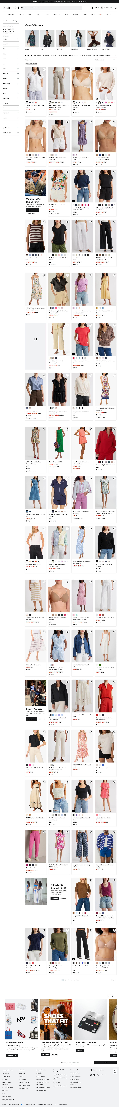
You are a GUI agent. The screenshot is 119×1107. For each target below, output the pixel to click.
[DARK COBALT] (100, 155)
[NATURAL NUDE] (85, 102)
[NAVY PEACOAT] (53, 511)
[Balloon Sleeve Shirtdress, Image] (105, 796)
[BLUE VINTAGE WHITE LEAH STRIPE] (82, 255)
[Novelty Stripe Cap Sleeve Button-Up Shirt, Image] (59, 646)
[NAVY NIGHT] (76, 205)
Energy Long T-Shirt (103, 768)
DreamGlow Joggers (33, 868)
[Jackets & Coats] (109, 38)
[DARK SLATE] (76, 102)
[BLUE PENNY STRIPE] (56, 155)
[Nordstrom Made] (21, 1019)
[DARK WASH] (30, 511)
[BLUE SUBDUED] (76, 408)
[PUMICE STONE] (30, 408)
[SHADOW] (56, 102)
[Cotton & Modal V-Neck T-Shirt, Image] (59, 236)
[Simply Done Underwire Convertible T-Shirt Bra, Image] (105, 944)
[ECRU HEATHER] (85, 963)
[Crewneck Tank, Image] (35, 542)
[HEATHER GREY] (85, 358)
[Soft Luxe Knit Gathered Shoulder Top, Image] (105, 186)
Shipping (4, 1079)
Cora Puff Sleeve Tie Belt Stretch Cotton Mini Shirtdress (105, 513)
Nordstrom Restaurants (43, 1087)
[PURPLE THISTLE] (59, 511)
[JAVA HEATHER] (76, 963)
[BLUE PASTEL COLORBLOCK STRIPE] (53, 561)
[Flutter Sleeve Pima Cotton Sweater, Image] (35, 944)
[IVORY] (53, 815)
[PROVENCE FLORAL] (73, 155)
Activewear (46, 55)
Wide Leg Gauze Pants (105, 617)
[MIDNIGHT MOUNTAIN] (65, 815)
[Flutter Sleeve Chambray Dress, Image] (35, 492)
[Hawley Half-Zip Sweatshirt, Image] (105, 443)
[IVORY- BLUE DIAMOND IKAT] (53, 408)
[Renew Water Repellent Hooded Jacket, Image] (59, 696)
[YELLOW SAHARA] (97, 308)
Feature (5, 118)
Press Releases (74, 1079)
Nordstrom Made (12, 1055)
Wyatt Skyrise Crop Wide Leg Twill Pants (58, 106)
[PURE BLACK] (30, 865)
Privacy (4, 1104)
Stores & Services (41, 1070)
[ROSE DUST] (73, 102)
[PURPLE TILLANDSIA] (76, 815)
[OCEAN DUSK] (30, 255)
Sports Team (6, 128)
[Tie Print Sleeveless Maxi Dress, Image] (105, 389)
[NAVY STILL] (30, 102)
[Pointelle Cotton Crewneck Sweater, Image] (82, 289)
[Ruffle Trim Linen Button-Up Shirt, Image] (59, 289)
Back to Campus (32, 719)
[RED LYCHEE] (82, 205)
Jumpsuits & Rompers (85, 55)
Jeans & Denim (75, 49)
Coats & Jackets (62, 55)
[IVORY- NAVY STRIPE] (53, 765)
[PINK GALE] (73, 308)
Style (4, 93)
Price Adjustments (7, 1087)
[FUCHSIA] (56, 308)
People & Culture (24, 1082)
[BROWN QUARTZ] (97, 358)
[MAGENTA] (30, 765)
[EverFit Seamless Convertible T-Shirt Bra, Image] (105, 136)
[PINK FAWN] (109, 205)
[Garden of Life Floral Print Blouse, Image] (59, 186)
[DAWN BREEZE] (62, 815)
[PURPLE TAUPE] (103, 615)
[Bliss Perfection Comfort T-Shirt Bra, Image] (35, 136)
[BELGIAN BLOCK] (106, 963)
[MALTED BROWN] (99, 102)
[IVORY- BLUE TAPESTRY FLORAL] (65, 511)
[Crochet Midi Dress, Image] (59, 443)
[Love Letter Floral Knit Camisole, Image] (59, 796)
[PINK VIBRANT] (85, 205)
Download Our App (98, 1070)
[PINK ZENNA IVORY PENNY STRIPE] (73, 615)
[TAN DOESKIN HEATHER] (79, 205)
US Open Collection (33, 210)
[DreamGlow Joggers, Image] (35, 846)
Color (4, 54)
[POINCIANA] (36, 561)
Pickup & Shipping (8, 26)
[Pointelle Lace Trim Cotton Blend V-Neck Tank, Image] (105, 894)
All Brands (22, 1073)
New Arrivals (37, 55)
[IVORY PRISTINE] (30, 963)
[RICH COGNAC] (73, 913)
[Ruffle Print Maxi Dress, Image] (82, 746)
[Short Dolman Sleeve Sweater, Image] (82, 894)
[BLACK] (79, 102)
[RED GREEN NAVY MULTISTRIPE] (65, 561)
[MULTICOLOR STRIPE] (62, 561)
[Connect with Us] (105, 1075)
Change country (6, 1099)
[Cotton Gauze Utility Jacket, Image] (82, 646)
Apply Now (84, 2)
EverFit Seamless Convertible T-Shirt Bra (102, 158)
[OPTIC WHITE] (62, 102)
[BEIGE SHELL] (50, 765)
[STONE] (106, 255)
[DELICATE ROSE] (109, 155)
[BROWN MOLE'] (102, 205)
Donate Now (45, 1054)
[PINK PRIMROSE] (103, 358)
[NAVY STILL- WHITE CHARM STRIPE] (30, 615)
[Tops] (47, 38)
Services (109, 14)
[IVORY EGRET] (100, 913)
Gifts (92, 14)
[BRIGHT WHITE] (100, 815)
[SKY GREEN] (106, 155)
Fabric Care (6, 113)
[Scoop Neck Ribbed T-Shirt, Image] (82, 796)
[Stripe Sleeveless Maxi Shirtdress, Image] (82, 542)
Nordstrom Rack (75, 1073)
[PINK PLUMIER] (88, 205)
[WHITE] (27, 102)
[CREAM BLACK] (27, 815)
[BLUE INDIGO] (103, 913)
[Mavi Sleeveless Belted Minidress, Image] (82, 443)
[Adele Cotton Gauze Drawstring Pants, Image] (59, 339)
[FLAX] (50, 102)
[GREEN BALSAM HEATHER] (106, 205)
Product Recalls (6, 1096)
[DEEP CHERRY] (85, 913)
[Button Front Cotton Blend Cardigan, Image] (105, 542)
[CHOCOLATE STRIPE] (27, 255)
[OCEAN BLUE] (36, 155)
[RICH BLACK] (27, 765)
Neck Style (6, 98)
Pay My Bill (56, 1083)
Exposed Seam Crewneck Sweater (104, 106)
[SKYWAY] (109, 963)
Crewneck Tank (33, 564)
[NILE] (109, 102)
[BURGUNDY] (53, 963)
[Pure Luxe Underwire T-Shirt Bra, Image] (59, 596)
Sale (100, 14)
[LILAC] (62, 308)
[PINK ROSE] (27, 865)
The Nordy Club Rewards (60, 1075)
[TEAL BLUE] (79, 358)
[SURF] (62, 715)
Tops (41, 49)
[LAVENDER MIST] (76, 358)
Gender (5, 39)
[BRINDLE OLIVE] (59, 102)
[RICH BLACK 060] (33, 561)
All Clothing (28, 55)
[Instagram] (91, 1075)
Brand (4, 59)
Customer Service (7, 1070)
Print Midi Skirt (33, 665)
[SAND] (36, 865)
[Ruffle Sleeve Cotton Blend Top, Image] (59, 136)
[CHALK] (100, 715)
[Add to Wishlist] (44, 69)
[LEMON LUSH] (109, 255)
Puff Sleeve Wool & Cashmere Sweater (80, 208)
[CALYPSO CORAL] (97, 815)
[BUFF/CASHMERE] (53, 615)
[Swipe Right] (112, 996)
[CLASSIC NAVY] (102, 102)
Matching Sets (59, 49)
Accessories (57, 14)
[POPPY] (97, 715)
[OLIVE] (50, 963)
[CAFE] (27, 155)
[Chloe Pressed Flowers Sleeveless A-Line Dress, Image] (35, 289)
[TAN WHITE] (30, 815)
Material (5, 88)
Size (4, 49)
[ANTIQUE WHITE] (82, 913)
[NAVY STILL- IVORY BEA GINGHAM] (79, 255)
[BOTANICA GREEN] (100, 665)
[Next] (115, 55)
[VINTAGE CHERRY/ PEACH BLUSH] (65, 615)
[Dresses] (32, 38)
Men (30, 14)
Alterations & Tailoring (42, 1079)
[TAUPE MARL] (112, 462)
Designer (75, 14)
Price (4, 68)
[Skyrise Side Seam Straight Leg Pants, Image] (105, 236)
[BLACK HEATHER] (73, 963)
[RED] (73, 358)
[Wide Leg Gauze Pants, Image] (105, 596)
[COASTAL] (103, 715)
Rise (4, 108)
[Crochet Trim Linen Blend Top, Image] (59, 389)
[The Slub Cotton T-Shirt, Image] (82, 339)
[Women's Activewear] (94, 38)
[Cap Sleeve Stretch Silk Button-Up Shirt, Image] (105, 696)
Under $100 (42, 719)
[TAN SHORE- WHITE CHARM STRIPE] (27, 615)
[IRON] (59, 815)
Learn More (54, 1054)
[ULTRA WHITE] (33, 765)
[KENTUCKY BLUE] (76, 913)
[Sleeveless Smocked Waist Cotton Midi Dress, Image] (82, 596)
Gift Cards (79, 1050)
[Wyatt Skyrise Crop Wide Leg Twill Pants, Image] (59, 83)
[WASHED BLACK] (38, 255)
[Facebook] (101, 1075)
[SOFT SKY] (100, 963)
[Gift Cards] (90, 1019)
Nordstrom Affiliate (75, 1087)
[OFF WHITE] (59, 308)
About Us (22, 1070)
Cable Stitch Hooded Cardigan (105, 361)
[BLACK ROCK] (79, 408)
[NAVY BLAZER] (36, 255)
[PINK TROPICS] (79, 308)
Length (5, 78)
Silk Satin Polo (31, 411)
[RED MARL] (99, 462)
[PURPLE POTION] (97, 913)
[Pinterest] (94, 1075)
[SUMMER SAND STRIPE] (41, 255)
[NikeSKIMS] (36, 891)
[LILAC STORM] (38, 155)
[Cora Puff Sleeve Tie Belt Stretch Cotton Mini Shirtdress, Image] (105, 492)
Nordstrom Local (41, 1090)
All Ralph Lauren (31, 213)
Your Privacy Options (14, 1104)
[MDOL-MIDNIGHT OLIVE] (103, 255)
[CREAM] (56, 963)
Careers (21, 1076)
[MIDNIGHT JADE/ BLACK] (62, 615)
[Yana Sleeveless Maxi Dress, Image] (35, 796)
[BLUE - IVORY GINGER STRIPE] (50, 665)
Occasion (5, 73)
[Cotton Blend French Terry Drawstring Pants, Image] (59, 746)
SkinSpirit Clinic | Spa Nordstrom (42, 1083)
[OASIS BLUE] (53, 715)
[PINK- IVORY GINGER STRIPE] (53, 665)
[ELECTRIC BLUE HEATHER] (103, 765)
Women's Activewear (92, 49)
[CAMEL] (59, 963)
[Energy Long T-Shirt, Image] (105, 746)
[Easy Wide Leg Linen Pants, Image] (82, 236)
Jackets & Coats (106, 49)
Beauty (38, 14)
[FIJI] (76, 155)
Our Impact (22, 1079)
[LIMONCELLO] (50, 358)
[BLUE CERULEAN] (103, 308)
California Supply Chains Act (45, 1104)
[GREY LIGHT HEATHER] (65, 255)
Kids (66, 14)
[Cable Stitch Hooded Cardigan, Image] (105, 339)
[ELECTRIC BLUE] (82, 963)
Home (84, 14)
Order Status (6, 1076)
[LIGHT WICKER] (53, 358)
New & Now (11, 14)
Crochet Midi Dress (56, 462)
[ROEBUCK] (97, 963)
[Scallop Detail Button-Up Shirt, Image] (35, 746)
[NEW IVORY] (27, 561)
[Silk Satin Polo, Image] (35, 389)
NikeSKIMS (55, 898)
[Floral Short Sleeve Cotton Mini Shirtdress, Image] (59, 846)
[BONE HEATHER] (97, 765)
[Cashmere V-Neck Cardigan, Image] (82, 389)
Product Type (6, 44)
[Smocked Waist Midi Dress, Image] (105, 289)
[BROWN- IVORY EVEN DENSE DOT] (62, 511)
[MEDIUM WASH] (27, 511)
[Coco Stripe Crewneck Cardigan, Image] (105, 846)
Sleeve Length (7, 83)
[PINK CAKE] (79, 815)
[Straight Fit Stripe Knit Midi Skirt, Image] (35, 596)
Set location (6, 36)
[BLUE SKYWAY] (76, 308)
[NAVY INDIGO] (106, 358)
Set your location (32, 63)
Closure (5, 123)
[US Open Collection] (35, 183)
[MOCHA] (100, 255)
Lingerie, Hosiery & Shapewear (102, 55)
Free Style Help (40, 1076)
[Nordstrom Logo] (11, 8)
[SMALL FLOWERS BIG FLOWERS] (59, 561)
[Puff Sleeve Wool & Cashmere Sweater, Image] (82, 186)
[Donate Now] (56, 1019)
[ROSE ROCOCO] (112, 102)
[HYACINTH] (59, 715)
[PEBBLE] (30, 561)
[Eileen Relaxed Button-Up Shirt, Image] (59, 542)
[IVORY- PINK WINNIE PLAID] (53, 155)
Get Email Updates (24, 1085)
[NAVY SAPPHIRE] (112, 205)
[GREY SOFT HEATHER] (100, 561)
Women (21, 14)
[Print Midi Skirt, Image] (35, 646)
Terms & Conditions (30, 1104)
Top (115, 1072)
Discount (5, 103)
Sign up (105, 1062)
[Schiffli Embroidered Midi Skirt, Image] (82, 696)
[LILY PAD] (53, 102)
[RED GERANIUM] (36, 102)
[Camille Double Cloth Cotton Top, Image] (82, 492)
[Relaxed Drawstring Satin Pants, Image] (82, 846)
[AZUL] (27, 408)
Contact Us (5, 1073)
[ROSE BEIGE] (33, 155)
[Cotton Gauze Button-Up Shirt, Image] (35, 83)
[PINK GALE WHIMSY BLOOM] (56, 408)
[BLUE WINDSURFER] (62, 255)
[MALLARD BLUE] (109, 462)
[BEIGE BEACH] (73, 408)
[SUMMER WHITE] (97, 665)
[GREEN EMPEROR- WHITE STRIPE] (76, 615)
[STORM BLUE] (82, 358)
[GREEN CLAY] (56, 255)
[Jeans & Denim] (78, 38)
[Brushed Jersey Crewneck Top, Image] (59, 944)
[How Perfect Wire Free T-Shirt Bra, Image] (82, 83)
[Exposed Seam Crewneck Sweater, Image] (105, 83)
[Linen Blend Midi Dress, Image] (105, 646)
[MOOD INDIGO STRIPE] (33, 255)
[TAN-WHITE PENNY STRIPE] (50, 155)
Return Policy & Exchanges (6, 1083)
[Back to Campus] (35, 693)
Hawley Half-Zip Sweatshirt (105, 465)
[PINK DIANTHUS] (59, 255)
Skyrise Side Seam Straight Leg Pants (105, 258)
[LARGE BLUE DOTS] (56, 561)
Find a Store (39, 1073)
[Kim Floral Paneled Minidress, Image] (35, 443)
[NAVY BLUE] (33, 865)
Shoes (46, 14)
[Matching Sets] (63, 38)
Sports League (7, 132)
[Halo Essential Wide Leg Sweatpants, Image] (82, 944)
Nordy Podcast (23, 1088)
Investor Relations (75, 1076)
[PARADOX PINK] (106, 102)
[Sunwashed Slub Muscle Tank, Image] (35, 236)
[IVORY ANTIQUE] (100, 358)
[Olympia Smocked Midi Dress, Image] (82, 136)
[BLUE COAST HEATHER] (88, 963)
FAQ (3, 1093)
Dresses (27, 49)
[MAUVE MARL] (106, 462)
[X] (98, 1075)
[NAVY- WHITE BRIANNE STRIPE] (33, 102)
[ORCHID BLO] (82, 102)
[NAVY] (53, 308)
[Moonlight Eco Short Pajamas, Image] (59, 492)
